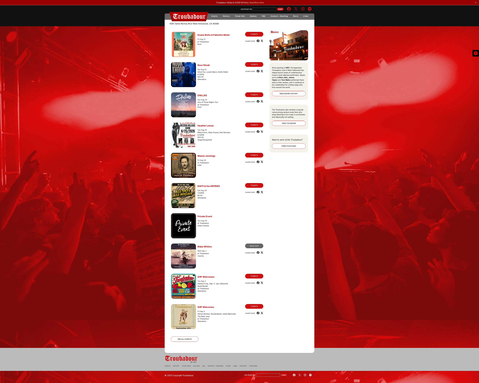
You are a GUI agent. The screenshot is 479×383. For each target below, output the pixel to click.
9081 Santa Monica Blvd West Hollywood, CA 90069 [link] (194, 23)
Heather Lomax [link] (205, 125)
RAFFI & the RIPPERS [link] (208, 186)
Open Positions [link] (288, 146)
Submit (280, 9)
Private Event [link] (204, 216)
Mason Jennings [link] (206, 156)
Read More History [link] (289, 93)
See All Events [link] (185, 339)
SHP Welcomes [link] (205, 307)
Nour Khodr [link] (203, 65)
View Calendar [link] (289, 123)
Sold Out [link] (254, 246)
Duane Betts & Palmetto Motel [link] (213, 35)
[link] (476, 53)
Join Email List (246, 9)
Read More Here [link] (256, 2)
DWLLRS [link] (202, 95)
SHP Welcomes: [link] (206, 277)
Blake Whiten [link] (204, 246)
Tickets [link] (254, 34)
